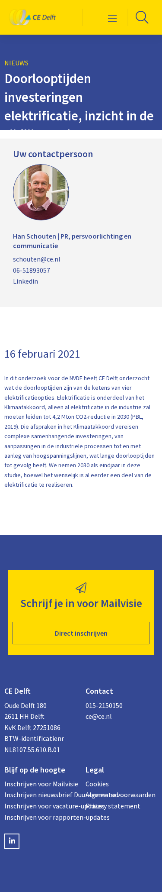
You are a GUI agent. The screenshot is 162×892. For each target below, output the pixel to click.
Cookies (97, 783)
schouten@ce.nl (36, 259)
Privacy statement (113, 806)
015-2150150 (104, 705)
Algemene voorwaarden (121, 794)
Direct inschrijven (81, 633)
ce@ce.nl (99, 716)
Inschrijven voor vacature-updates (40, 806)
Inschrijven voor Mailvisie (40, 783)
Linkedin (25, 281)
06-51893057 (31, 270)
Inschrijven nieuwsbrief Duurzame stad (40, 794)
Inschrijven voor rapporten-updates (40, 817)
